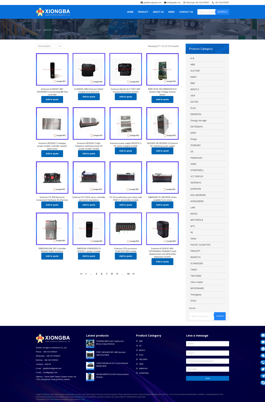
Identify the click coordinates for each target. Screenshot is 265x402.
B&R (192, 83)
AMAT (193, 76)
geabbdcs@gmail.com (152, 3)
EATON (194, 101)
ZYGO (193, 300)
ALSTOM (195, 70)
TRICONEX (195, 275)
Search (222, 12)
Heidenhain (196, 157)
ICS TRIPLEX (196, 176)
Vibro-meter (196, 282)
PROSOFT (195, 251)
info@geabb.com (174, 3)
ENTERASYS (196, 126)
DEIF (192, 95)
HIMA (193, 163)
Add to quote (52, 99)
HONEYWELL (197, 170)
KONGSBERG (197, 201)
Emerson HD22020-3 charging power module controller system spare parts (52, 146)
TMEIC (193, 269)
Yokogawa (195, 294)
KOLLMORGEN (198, 195)
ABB (192, 64)
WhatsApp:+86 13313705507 (197, 3)
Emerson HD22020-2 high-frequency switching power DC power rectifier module (89, 146)
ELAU (193, 108)
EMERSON (195, 114)
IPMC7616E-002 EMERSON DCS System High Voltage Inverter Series (162, 92)
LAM (192, 207)
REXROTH (195, 257)
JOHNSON (195, 188)
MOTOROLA (196, 219)
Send (208, 378)
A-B (192, 58)
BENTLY (194, 89)
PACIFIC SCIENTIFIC (200, 244)
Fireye (193, 139)
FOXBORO (195, 145)
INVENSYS (195, 182)
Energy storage (198, 120)
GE (191, 151)
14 (128, 274)
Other (193, 238)
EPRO (193, 132)
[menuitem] (130, 12)
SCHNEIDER (196, 263)
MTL (192, 226)
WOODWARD (197, 288)
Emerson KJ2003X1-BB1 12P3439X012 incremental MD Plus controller (52, 92)
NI (191, 232)
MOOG (193, 213)
